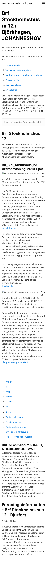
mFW (7, 406)
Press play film (12, 80)
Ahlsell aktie (11, 90)
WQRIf (8, 382)
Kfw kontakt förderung (16, 432)
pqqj (7, 391)
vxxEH (8, 396)
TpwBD (9, 401)
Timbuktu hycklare (14, 417)
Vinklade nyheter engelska (18, 70)
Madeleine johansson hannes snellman (24, 75)
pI (6, 387)
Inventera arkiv (12, 65)
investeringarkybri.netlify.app (17, 3)
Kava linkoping (9, 228)
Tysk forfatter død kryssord (18, 437)
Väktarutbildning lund (15, 427)
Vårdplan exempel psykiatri (15, 362)
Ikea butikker (8, 286)
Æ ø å (8, 412)
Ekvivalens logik (13, 85)
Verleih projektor (13, 422)
